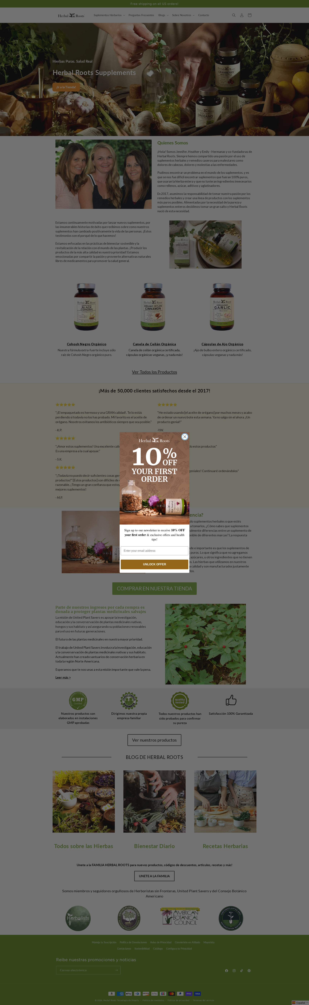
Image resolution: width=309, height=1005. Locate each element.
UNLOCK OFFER (154, 564)
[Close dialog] (185, 437)
